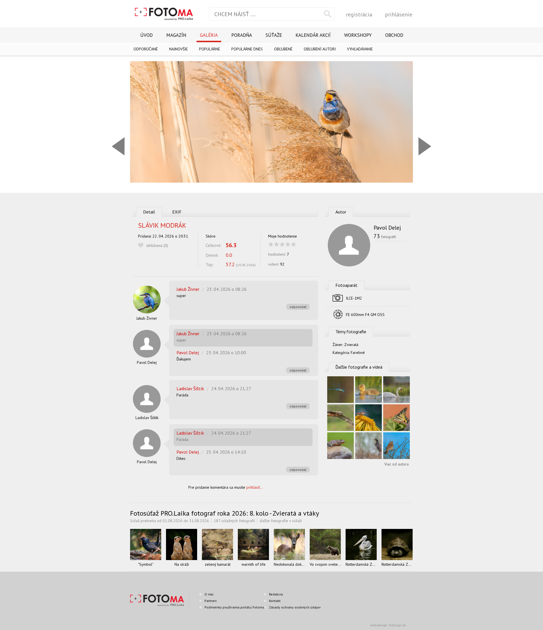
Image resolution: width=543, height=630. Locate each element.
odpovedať (298, 307)
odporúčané (145, 49)
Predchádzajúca (118, 146)
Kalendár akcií (313, 35)
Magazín (176, 35)
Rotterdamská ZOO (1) (397, 564)
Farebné (358, 352)
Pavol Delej (147, 362)
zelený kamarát (217, 564)
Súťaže (274, 35)
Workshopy (358, 35)
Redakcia (276, 594)
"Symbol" (145, 564)
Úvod (146, 35)
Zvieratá (351, 344)
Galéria (209, 35)
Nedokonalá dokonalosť (289, 564)
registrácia (359, 14)
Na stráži (181, 564)
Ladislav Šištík (146, 417)
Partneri (210, 601)
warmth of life (254, 564)
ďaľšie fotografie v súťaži (281, 520)
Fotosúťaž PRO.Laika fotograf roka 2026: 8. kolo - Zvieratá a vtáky (224, 513)
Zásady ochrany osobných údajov (295, 607)
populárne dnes (247, 49)
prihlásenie (398, 14)
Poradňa (241, 35)
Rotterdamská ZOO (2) (361, 564)
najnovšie (178, 49)
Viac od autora (396, 464)
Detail (149, 212)
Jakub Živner (146, 318)
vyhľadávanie (360, 49)
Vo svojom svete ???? (325, 564)
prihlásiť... (254, 487)
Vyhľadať (327, 14)
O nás (209, 594)
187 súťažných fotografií (234, 520)
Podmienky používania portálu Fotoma (234, 607)
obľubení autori (320, 49)
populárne (209, 49)
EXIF (177, 212)
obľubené (283, 49)
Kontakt (275, 601)
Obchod (394, 35)
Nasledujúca (424, 146)
